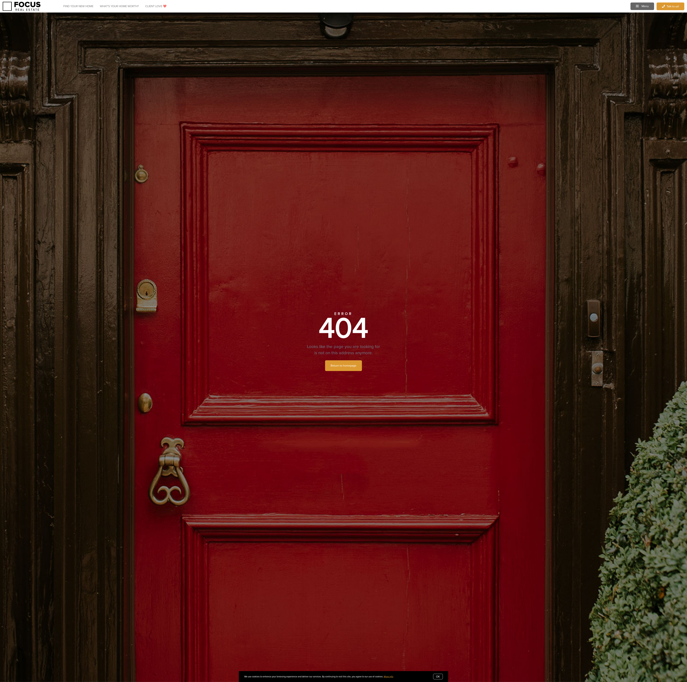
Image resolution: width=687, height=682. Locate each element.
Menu (645, 6)
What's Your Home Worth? (119, 6)
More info (388, 676)
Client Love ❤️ (156, 6)
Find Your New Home (78, 6)
